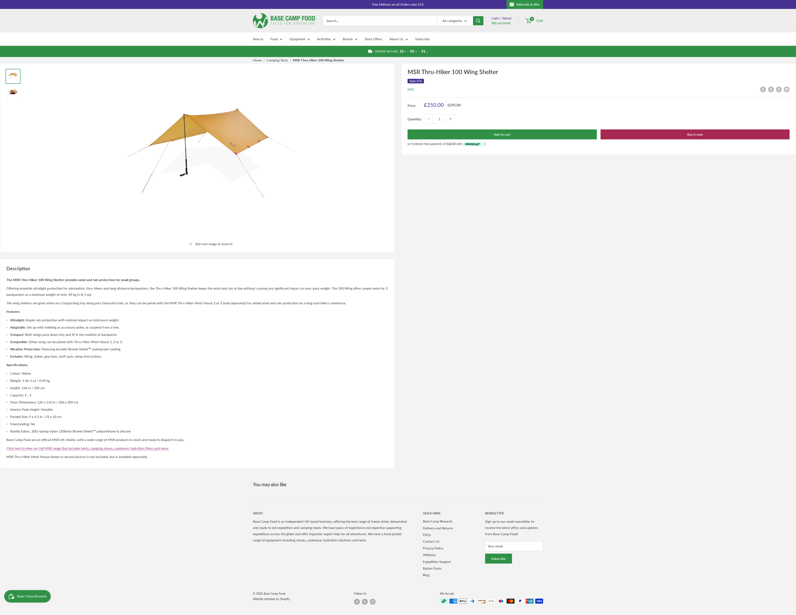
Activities (324, 39)
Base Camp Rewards (437, 521)
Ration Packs (432, 568)
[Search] (478, 20)
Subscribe (422, 39)
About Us (396, 39)
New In (258, 39)
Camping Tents (277, 60)
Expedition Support (437, 562)
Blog (426, 575)
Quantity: (414, 119)
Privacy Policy (433, 548)
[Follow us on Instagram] (373, 601)
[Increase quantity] (450, 118)
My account (501, 23)
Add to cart (502, 134)
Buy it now (695, 134)
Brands (348, 39)
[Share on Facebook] (763, 89)
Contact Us (431, 541)
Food (274, 39)
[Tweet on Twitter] (779, 89)
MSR (411, 89)
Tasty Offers (373, 39)
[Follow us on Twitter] (365, 601)
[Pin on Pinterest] (771, 89)
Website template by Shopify (271, 599)
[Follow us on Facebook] (357, 601)
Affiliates (429, 555)
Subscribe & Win (527, 4)
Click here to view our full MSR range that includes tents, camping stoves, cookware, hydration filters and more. (87, 448)
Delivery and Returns (438, 528)
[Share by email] (787, 89)
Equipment (297, 39)
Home (257, 60)
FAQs (427, 535)
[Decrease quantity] (428, 118)
